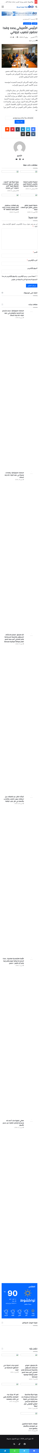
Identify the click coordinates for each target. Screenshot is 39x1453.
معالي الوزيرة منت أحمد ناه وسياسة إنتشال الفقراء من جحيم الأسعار (13, 1123)
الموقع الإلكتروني (32, 268)
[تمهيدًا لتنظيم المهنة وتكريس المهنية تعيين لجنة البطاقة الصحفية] (28, 175)
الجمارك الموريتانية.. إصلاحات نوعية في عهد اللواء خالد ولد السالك (14, 475)
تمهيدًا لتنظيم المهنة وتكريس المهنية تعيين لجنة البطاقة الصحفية (30, 184)
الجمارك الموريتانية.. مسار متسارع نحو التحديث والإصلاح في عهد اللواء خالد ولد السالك (13, 313)
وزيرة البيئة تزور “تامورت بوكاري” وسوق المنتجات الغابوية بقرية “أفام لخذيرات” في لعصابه (10, 185)
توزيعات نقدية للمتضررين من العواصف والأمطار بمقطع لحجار (29, 1426)
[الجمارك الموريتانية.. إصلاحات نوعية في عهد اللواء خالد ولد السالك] (31, 552)
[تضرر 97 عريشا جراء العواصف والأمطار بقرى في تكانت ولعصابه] (10, 1387)
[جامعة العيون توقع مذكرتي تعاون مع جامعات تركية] (28, 198)
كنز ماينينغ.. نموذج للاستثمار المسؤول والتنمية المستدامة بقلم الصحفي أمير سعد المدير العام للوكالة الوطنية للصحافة (14, 638)
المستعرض (26, 19)
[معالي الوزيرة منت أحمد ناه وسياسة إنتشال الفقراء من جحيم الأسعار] (31, 1199)
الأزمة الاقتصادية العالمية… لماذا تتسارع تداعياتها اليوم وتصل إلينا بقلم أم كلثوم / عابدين (13, 961)
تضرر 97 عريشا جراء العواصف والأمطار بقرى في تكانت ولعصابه (10, 1397)
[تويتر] (28, 129)
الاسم (35, 252)
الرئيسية (33, 19)
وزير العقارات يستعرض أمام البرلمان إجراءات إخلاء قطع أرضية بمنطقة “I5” (10, 207)
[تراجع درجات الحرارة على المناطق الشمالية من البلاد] (10, 1358)
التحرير (33, 37)
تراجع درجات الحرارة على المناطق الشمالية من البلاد (10, 1367)
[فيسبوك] (33, 129)
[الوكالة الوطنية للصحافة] (25, 6)
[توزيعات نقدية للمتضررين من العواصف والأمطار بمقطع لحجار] (29, 1417)
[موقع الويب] (22, 159)
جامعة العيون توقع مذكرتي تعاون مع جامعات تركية (29, 207)
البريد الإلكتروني (32, 260)
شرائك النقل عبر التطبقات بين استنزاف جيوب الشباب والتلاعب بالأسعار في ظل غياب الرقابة (14, 799)
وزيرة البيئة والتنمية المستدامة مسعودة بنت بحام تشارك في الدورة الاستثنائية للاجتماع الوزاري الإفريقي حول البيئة (29, 1400)
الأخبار (34, 23)
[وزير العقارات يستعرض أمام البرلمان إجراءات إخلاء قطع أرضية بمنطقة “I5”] (10, 198)
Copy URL (19, 122)
